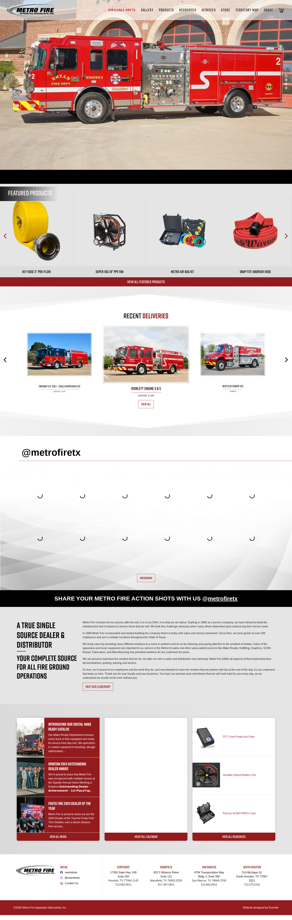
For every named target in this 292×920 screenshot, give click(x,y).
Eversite (273, 907)
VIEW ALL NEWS (58, 836)
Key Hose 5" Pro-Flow (36, 271)
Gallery (147, 10)
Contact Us (71, 883)
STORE (225, 10)
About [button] (268, 10)
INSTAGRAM (146, 578)
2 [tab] (286, 79)
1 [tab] (286, 75)
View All (146, 404)
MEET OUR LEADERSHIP (98, 686)
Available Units (122, 10)
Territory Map (247, 10)
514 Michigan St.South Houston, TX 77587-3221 (252, 876)
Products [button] (166, 10)
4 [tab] (286, 88)
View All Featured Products (146, 281)
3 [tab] (286, 83)
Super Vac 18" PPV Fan (109, 271)
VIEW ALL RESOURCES (234, 836)
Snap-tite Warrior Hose (255, 271)
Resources (187, 10)
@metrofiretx (72, 877)
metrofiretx (71, 872)
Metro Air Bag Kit (182, 271)
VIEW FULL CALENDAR (146, 836)
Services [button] (209, 10)
